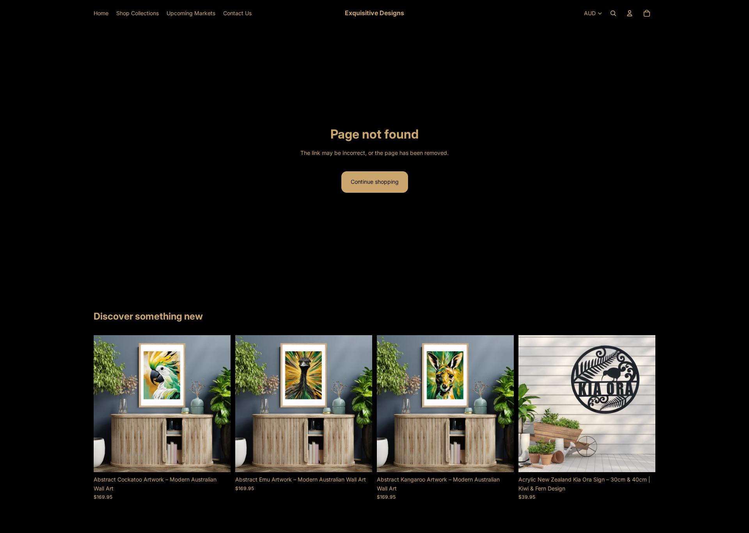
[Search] (613, 13)
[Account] (629, 13)
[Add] (218, 460)
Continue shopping (375, 181)
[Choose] (643, 460)
